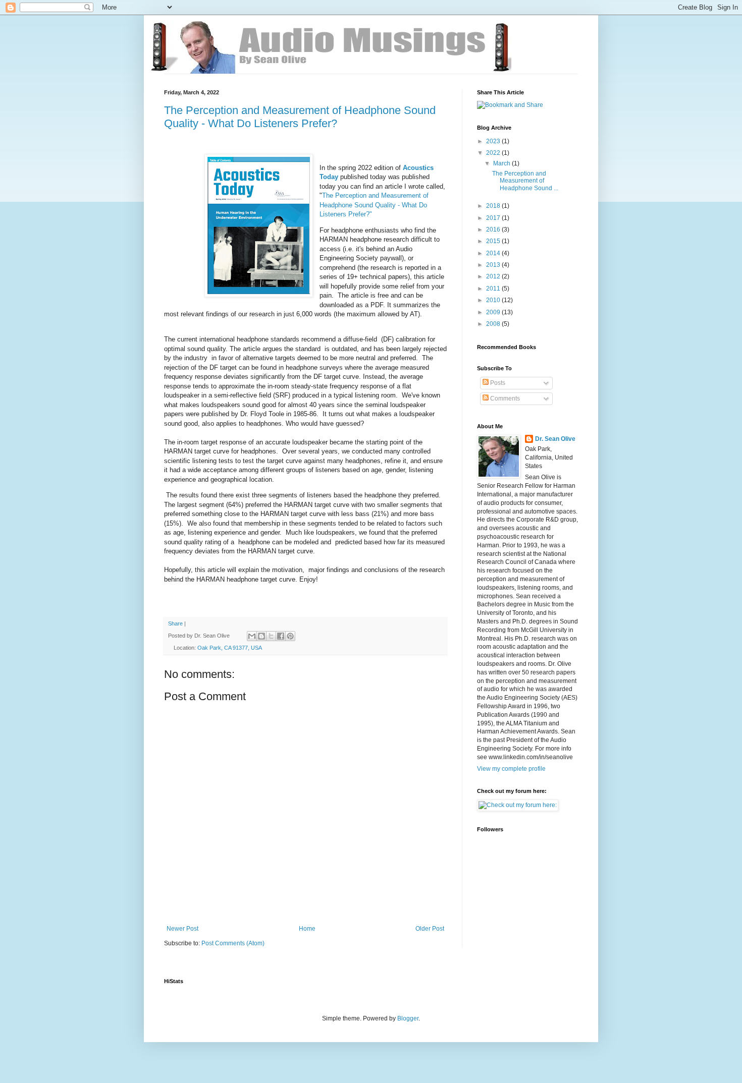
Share (175, 623)
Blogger (407, 1018)
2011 (494, 288)
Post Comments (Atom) (232, 943)
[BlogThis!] (261, 636)
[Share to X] (271, 636)
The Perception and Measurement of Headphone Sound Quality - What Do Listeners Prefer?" (374, 205)
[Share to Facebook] (281, 636)
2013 (494, 264)
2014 (494, 253)
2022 (494, 152)
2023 (494, 141)
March (502, 163)
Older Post (429, 928)
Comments (504, 398)
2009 (494, 312)
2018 (494, 205)
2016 (494, 229)
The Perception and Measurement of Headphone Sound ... (525, 181)
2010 (494, 300)
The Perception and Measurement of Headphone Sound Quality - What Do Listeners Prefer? (300, 117)
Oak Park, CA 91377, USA (229, 648)
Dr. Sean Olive (555, 438)
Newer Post (182, 928)
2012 (494, 276)
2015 (494, 241)
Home (307, 928)
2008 (494, 323)
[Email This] (252, 636)
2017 (494, 217)
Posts (497, 382)
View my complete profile (511, 768)
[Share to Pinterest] (290, 636)
